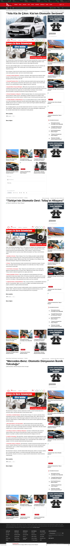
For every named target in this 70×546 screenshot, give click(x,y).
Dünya (20, 4)
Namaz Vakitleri (34, 538)
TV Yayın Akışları (43, 532)
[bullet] (21, 192)
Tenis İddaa (42, 536)
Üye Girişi (7, 532)
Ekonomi (37, 4)
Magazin (24, 4)
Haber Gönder (34, 536)
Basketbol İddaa (17, 534)
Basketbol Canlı (42, 538)
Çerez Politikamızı (54, 543)
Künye (7, 536)
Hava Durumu (34, 534)
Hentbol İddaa (16, 536)
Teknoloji (42, 4)
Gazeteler (33, 532)
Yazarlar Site (42, 534)
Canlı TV (24, 536)
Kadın (47, 4)
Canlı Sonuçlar (25, 534)
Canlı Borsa (25, 532)
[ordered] (19, 192)
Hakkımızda (8, 538)
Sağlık (32, 4)
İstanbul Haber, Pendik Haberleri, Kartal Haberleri (14, 10)
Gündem (16, 4)
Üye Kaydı (7, 534)
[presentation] (9, 7)
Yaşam (51, 4)
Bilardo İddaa (16, 538)
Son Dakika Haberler (36, 527)
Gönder (9, 192)
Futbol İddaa (16, 532)
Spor (29, 4)
